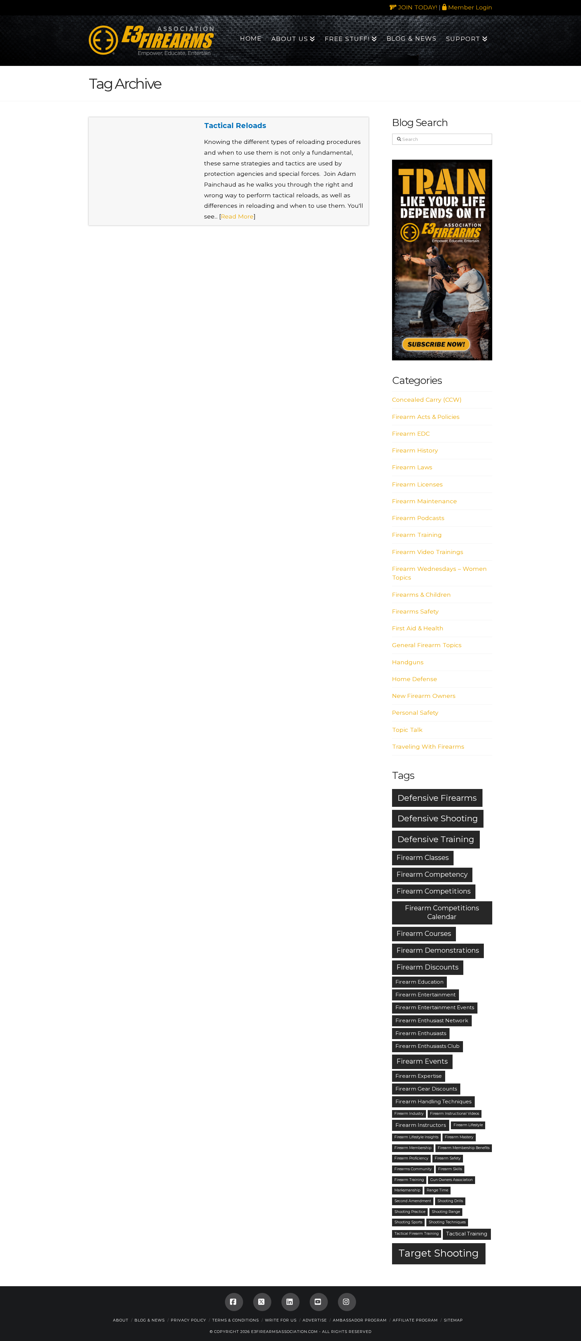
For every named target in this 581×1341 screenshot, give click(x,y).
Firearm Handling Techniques (433, 1101)
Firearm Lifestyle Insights (416, 1137)
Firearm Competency (432, 874)
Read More (237, 216)
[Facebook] (234, 1302)
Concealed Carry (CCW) (427, 399)
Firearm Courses (423, 934)
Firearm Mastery (459, 1137)
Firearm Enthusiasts (420, 1033)
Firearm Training (417, 534)
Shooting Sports (408, 1222)
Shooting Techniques (447, 1222)
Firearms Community (413, 1169)
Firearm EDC (411, 433)
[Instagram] (347, 1302)
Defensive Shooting (437, 818)
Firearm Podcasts (418, 517)
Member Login (469, 7)
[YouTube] (319, 1302)
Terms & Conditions (235, 1320)
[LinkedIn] (290, 1302)
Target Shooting (438, 1253)
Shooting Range (446, 1212)
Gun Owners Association (451, 1180)
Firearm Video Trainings (427, 551)
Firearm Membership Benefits (464, 1148)
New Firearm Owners (424, 695)
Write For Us (281, 1320)
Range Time (437, 1190)
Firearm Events (422, 1061)
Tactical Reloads (235, 125)
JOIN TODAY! (416, 7)
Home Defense (414, 678)
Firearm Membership (412, 1148)
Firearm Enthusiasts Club (427, 1046)
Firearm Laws (412, 467)
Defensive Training (435, 839)
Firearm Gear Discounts (426, 1089)
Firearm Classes (422, 858)
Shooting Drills (450, 1201)
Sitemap (453, 1320)
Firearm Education (419, 982)
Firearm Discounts (427, 967)
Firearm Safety (448, 1158)
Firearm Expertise (418, 1076)
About (120, 1320)
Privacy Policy (188, 1320)
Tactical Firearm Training (416, 1233)
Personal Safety (415, 712)
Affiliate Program (415, 1320)
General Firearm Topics (427, 644)
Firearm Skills (450, 1169)
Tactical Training (466, 1233)
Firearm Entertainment (425, 994)
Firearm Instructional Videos (454, 1113)
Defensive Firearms (437, 798)
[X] (262, 1302)
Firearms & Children (421, 594)
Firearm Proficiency (411, 1158)
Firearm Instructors (420, 1125)
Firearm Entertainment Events (434, 1007)
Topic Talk (407, 729)
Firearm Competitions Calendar (442, 912)
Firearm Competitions (433, 891)
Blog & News (149, 1320)
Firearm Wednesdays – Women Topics (439, 573)
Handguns (408, 662)
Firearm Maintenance (424, 501)
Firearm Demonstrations (437, 950)
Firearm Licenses (417, 484)
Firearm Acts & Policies (426, 416)
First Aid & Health (417, 628)
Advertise (315, 1320)
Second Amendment (412, 1201)
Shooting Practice (409, 1212)
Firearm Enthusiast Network (431, 1020)
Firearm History (415, 450)
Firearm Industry (409, 1113)
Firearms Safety (415, 611)
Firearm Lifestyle (468, 1125)
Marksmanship (407, 1190)
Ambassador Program (360, 1320)
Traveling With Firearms (428, 746)
